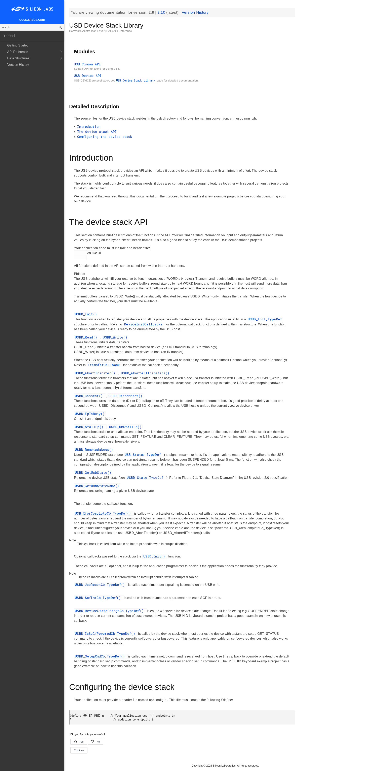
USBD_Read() (87, 337)
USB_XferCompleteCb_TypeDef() (104, 513)
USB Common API (87, 64)
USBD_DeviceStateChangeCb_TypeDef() (110, 611)
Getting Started (18, 45)
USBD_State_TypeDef (146, 477)
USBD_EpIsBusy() (90, 414)
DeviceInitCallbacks (144, 324)
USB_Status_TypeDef (144, 454)
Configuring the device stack (104, 136)
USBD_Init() (86, 314)
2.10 (161, 12)
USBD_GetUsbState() (93, 472)
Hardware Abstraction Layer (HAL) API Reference (100, 30)
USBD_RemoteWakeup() (94, 449)
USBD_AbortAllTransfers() (145, 373)
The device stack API (97, 131)
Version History (18, 64)
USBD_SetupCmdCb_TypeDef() (101, 656)
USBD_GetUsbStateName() (97, 486)
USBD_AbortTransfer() (96, 373)
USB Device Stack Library (136, 80)
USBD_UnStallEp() (125, 427)
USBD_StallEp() (90, 427)
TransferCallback (105, 365)
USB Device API (88, 75)
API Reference (17, 52)
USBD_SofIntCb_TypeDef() (99, 598)
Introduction (88, 126)
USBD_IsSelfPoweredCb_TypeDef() (106, 633)
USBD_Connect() (90, 396)
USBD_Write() (115, 337)
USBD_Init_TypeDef (265, 319)
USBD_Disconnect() (125, 396)
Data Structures (18, 58)
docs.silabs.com (32, 20)
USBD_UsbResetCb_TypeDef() (101, 584)
